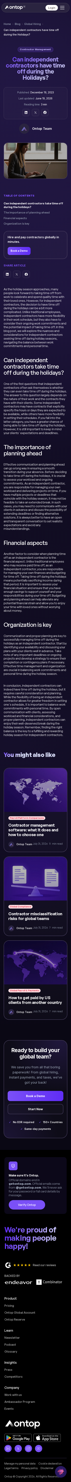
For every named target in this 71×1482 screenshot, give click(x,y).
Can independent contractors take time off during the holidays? (33, 205)
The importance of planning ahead (27, 212)
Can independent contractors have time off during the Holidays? (31, 32)
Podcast (10, 1344)
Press (8, 1370)
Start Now (35, 1109)
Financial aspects (15, 218)
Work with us (13, 1395)
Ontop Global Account (19, 1312)
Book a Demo (19, 250)
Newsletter (12, 1337)
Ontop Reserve (14, 1319)
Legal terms (11, 1468)
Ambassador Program (19, 1402)
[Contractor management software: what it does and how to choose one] (35, 810)
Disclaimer (47, 1468)
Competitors (13, 1376)
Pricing (9, 1305)
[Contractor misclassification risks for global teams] (35, 896)
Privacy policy (29, 1468)
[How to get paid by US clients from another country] (35, 980)
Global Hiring (32, 23)
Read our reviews (44, 1265)
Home (7, 23)
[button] (61, 7)
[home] (14, 8)
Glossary (10, 1351)
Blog (17, 23)
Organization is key (16, 223)
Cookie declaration (50, 1463)
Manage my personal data (20, 1463)
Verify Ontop (27, 1205)
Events (9, 1408)
